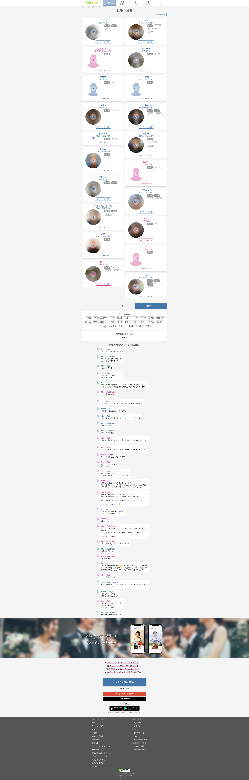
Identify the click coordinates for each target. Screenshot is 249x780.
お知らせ (95, 743)
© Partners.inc (124, 778)
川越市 (135, 318)
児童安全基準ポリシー (100, 760)
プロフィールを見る (103, 42)
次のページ (150, 306)
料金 (93, 729)
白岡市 (121, 326)
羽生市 (88, 322)
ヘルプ (136, 736)
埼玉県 (124, 338)
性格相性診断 (139, 746)
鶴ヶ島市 (160, 322)
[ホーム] (92, 3)
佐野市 (104, 318)
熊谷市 (143, 318)
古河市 (88, 318)
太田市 (112, 318)
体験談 (94, 733)
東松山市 (160, 318)
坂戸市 (151, 322)
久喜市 (127, 322)
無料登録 (137, 723)
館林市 (119, 318)
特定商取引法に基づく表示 (102, 753)
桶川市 (119, 322)
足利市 (96, 318)
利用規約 (95, 750)
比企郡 (139, 326)
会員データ (96, 739)
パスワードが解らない (142, 739)
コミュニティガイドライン (102, 746)
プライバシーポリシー (100, 756)
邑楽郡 (127, 318)
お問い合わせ (139, 733)
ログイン (137, 726)
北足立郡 (130, 326)
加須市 (151, 318)
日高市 (102, 326)
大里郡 (147, 326)
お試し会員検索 (98, 736)
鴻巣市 (96, 322)
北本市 (135, 322)
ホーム (94, 723)
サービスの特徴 (98, 726)
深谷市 (104, 322)
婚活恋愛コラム (140, 750)
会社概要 (95, 766)
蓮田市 (143, 322)
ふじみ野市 (111, 326)
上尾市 (112, 322)
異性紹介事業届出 (98, 763)
